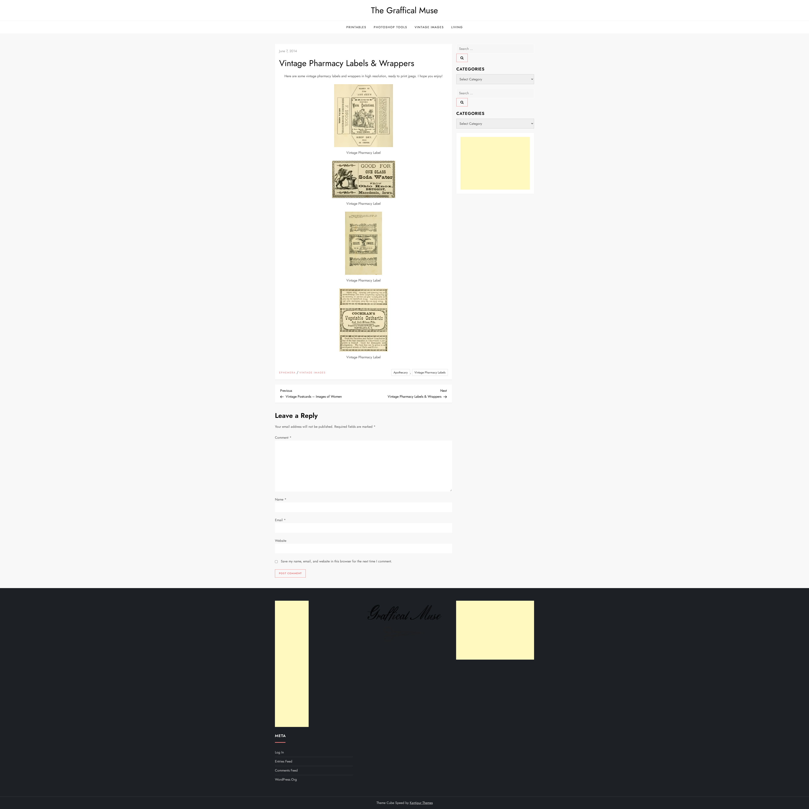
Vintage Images (429, 27)
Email (280, 520)
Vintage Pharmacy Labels (430, 372)
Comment (283, 437)
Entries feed (283, 761)
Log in (279, 752)
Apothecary (401, 372)
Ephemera (287, 373)
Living (457, 27)
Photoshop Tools (390, 27)
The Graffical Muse (404, 10)
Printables (356, 27)
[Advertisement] (495, 163)
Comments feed (286, 770)
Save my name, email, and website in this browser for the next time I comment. (336, 561)
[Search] (462, 58)
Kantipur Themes (421, 802)
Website (280, 540)
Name (280, 499)
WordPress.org (286, 779)
